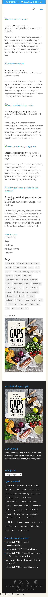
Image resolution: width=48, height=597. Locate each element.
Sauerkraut (33, 567)
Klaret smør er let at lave (16, 25)
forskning (9, 276)
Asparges (20, 263)
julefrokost (18, 288)
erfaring (8, 272)
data (37, 267)
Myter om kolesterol (14, 70)
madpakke (34, 292)
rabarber (19, 300)
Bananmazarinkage (14, 545)
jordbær (9, 288)
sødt (40, 300)
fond (38, 272)
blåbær (8, 267)
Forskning (9, 205)
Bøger (7, 117)
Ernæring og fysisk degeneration (20, 111)
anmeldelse (10, 263)
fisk (32, 272)
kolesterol (34, 288)
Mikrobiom (10, 296)
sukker (33, 300)
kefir (26, 288)
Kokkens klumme (12, 75)
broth (24, 267)
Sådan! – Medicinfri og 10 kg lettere (21, 152)
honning (27, 284)
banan (36, 263)
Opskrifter (9, 31)
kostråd (8, 292)
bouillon (17, 267)
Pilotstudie (30, 296)
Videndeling (34, 304)
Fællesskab (27, 276)
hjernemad (18, 284)
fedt (15, 272)
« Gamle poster (11, 234)
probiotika (9, 300)
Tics (16, 304)
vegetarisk (24, 304)
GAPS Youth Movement (28, 280)
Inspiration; (37, 284)
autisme (29, 263)
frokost (17, 276)
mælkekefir (20, 296)
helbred (8, 284)
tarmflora (9, 304)
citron (31, 267)
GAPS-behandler (12, 280)
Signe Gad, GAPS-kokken (17, 28)
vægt (7, 308)
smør (27, 300)
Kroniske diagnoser (21, 292)
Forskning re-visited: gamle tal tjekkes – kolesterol (24, 198)
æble (13, 308)
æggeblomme (23, 308)
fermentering (24, 272)
